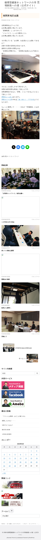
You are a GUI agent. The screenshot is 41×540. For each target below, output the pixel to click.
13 (20, 458)
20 (20, 462)
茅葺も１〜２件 (7, 99)
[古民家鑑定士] (12, 507)
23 (37, 462)
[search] (37, 373)
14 (26, 458)
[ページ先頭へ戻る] (12, 511)
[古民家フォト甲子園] (2, 492)
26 (15, 466)
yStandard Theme (11, 537)
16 (37, 458)
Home (3, 523)
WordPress (31, 537)
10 (4, 458)
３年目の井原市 (7, 434)
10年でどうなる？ (7, 425)
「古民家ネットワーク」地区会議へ (12, 193)
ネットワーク (16, 20)
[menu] (38, 2)
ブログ (25, 523)
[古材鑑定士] (12, 499)
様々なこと (22, 358)
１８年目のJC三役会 (8, 222)
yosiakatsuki (20, 537)
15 (31, 458)
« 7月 (4, 473)
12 (15, 458)
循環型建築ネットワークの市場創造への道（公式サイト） (20, 4)
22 (31, 462)
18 (9, 462)
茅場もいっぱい (7, 97)
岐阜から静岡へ (6, 308)
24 (4, 466)
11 (9, 458)
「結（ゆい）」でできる (25, 99)
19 (15, 462)
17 (4, 462)
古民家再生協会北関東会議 (23, 348)
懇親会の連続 (6, 279)
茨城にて (4, 336)
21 (26, 462)
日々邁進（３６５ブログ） (14, 523)
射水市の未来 (6, 429)
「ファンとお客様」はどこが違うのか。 (14, 416)
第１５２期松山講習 (8, 250)
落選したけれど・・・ (9, 421)
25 (9, 466)
